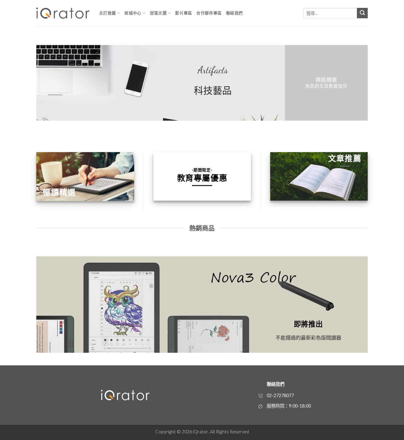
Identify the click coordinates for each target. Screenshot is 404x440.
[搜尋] (362, 13)
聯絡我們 (234, 12)
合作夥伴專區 (209, 12)
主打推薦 (107, 12)
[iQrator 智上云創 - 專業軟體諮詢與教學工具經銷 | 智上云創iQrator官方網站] (63, 13)
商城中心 (132, 12)
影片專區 (183, 12)
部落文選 (158, 12)
